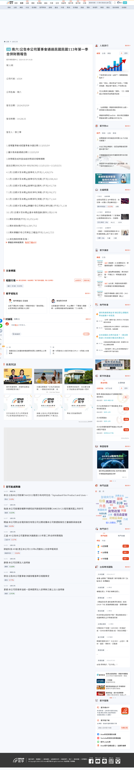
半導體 (105, 558)
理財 (88, 7)
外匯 (51, 3)
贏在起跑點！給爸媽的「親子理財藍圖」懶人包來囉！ (36, 280)
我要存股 (87, 280)
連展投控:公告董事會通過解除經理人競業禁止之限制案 (27, 351)
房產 (82, 7)
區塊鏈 (75, 7)
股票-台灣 (107, 412)
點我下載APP (31, 242)
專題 (102, 7)
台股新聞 (107, 196)
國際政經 (108, 212)
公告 (7, 42)
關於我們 (31, 759)
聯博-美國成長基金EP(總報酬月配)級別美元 (109, 395)
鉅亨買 (70, 3)
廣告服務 (46, 759)
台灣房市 (108, 228)
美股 (33, 3)
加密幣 (63, 3)
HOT (106, 263)
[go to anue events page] (115, 2)
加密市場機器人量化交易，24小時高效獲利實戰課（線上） (116, 294)
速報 (50, 7)
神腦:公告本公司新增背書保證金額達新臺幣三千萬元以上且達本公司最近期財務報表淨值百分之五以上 (48, 414)
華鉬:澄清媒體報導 (74, 413)
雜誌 (108, 7)
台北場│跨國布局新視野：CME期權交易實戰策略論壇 (116, 284)
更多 (126, 53)
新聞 (21, 3)
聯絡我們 (64, 759)
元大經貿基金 (102, 417)
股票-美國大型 (108, 400)
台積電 (105, 552)
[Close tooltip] (18, 354)
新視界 (95, 7)
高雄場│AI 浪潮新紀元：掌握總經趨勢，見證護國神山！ (116, 264)
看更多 (87, 293)
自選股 (124, 7)
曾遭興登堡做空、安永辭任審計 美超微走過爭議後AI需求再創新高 (78, 388)
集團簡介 (38, 759)
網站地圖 (76, 759)
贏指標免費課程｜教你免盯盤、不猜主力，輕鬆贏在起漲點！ (116, 274)
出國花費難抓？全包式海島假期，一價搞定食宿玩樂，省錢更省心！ (48, 388)
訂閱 (84, 3)
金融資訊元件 (55, 759)
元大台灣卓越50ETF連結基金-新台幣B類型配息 (109, 407)
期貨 (68, 7)
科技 (27, 7)
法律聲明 (84, 759)
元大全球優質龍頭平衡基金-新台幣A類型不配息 (109, 428)
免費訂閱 (124, 728)
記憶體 (105, 546)
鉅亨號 (78, 3)
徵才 (70, 759)
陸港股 (39, 3)
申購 (126, 409)
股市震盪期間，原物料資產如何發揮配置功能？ (17, 388)
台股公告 (15, 42)
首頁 (16, 3)
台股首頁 (78, 280)
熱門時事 (42, 7)
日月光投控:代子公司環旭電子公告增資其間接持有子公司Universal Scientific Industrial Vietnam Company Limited (17, 414)
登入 (121, 3)
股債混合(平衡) (109, 433)
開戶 (126, 397)
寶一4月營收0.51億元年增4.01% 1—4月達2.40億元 (71, 351)
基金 (45, 3)
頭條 (9, 7)
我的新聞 (116, 7)
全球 (57, 3)
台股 (27, 3)
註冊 (125, 3)
